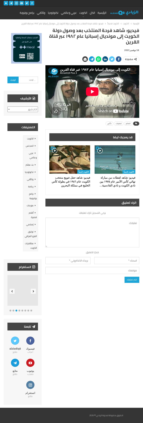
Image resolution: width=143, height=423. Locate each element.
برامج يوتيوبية (33, 196)
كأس (109, 123)
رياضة (31, 186)
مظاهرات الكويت (31, 245)
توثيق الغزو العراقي (31, 234)
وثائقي (41, 12)
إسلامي (30, 224)
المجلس (30, 146)
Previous (12, 291)
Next (33, 291)
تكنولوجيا (53, 12)
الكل (92, 12)
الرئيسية (102, 12)
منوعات (30, 205)
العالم (128, 123)
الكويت (83, 12)
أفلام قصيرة (33, 215)
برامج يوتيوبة (27, 12)
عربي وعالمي (69, 12)
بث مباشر (30, 165)
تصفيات (119, 123)
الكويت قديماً (129, 171)
